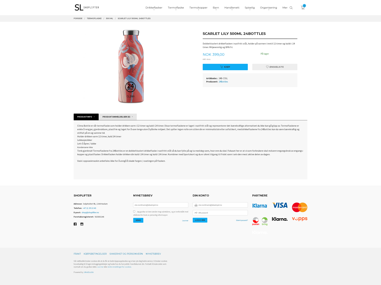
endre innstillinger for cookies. (120, 267)
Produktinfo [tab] (84, 117)
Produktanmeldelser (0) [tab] (116, 117)
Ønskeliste (276, 67)
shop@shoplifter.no (90, 212)
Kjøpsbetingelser (95, 254)
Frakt (77, 254)
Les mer (185, 220)
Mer (285, 7)
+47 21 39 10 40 (89, 208)
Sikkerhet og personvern (126, 254)
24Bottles (223, 81)
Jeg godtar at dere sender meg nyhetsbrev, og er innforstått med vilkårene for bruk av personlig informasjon (160, 213)
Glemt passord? (242, 220)
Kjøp (227, 67)
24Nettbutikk (89, 272)
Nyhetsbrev (153, 254)
